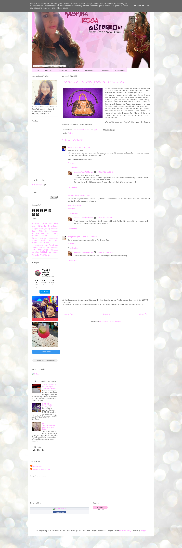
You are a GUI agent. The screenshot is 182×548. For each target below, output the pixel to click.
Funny (35, 236)
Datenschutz (120, 70)
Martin (70, 195)
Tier (43, 248)
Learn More (139, 6)
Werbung (54, 250)
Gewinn (43, 236)
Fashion (70, 133)
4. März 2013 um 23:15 (81, 147)
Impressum (106, 70)
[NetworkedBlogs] (59, 509)
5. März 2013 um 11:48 (105, 172)
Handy (34, 238)
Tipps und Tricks (52, 248)
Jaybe (70, 147)
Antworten (71, 163)
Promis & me (62, 70)
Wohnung (53, 252)
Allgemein (36, 223)
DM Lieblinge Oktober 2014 (47, 405)
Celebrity (43, 231)
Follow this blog (59, 512)
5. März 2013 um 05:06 (81, 195)
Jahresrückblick (53, 238)
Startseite (106, 314)
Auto (56, 223)
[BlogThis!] (106, 130)
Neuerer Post (68, 314)
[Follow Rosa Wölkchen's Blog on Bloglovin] (100, 509)
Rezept (46, 243)
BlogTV (44, 229)
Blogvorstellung (52, 229)
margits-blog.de (74, 237)
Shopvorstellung (37, 245)
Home (37, 70)
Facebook (54, 231)
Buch (34, 231)
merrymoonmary (125, 531)
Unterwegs (43, 250)
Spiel (46, 245)
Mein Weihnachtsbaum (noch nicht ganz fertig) (48, 426)
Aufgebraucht (47, 223)
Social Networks (90, 70)
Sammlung (55, 243)
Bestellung (53, 226)
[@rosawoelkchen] (37, 273)
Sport (51, 245)
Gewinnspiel (53, 236)
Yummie (45, 254)
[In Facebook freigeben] (111, 130)
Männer (35, 240)
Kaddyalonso (36, 466)
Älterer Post (143, 314)
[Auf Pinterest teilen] (113, 130)
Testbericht (37, 247)
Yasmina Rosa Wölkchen (83, 172)
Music (43, 240)
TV (33, 250)
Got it (150, 6)
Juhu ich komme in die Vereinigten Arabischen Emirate (49, 387)
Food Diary (52, 233)
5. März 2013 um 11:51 (105, 252)
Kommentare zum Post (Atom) (110, 321)
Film (43, 233)
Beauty (42, 226)
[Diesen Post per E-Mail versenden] (104, 130)
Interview (43, 238)
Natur (50, 240)
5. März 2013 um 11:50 (105, 218)
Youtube (35, 255)
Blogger (143, 531)
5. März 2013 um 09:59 (89, 237)
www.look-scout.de (74, 205)
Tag (56, 245)
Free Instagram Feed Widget (46, 360)
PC (56, 240)
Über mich (48, 70)
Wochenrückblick (39, 252)
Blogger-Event (37, 229)
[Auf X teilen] (108, 130)
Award (34, 226)
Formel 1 (75, 70)
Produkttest (37, 243)
